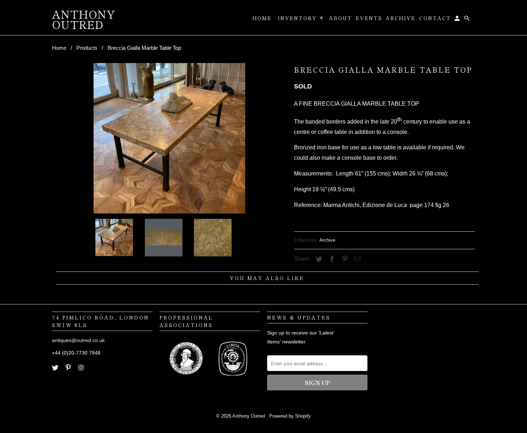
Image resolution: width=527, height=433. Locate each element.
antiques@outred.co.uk (78, 340)
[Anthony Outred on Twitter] (56, 367)
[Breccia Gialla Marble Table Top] (169, 138)
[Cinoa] (233, 379)
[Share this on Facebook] (331, 259)
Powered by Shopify (290, 416)
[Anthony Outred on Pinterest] (69, 367)
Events (369, 18)
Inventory (301, 17)
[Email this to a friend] (356, 259)
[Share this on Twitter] (318, 259)
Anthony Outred (249, 416)
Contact (435, 18)
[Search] (467, 19)
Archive (327, 240)
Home (262, 18)
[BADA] (187, 379)
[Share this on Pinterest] (344, 259)
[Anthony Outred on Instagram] (82, 367)
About (340, 18)
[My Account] (458, 19)
